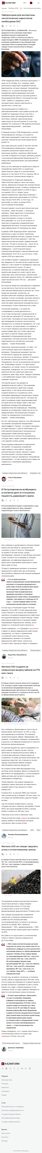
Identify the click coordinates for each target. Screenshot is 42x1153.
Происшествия (6, 1080)
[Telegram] (10, 26)
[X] (18, 26)
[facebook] (14, 1068)
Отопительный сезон (11, 1043)
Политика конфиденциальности (12, 1110)
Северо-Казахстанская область (14, 473)
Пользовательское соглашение (12, 1106)
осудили (24, 818)
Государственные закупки (10, 1122)
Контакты (4, 1137)
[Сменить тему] (32, 2)
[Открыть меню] (38, 2)
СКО (32, 830)
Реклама (4, 1141)
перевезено (6, 1036)
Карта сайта (5, 1133)
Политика (4, 1084)
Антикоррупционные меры (10, 1118)
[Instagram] (2, 26)
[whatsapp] (6, 26)
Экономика (5, 1091)
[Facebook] (14, 26)
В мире (3, 1095)
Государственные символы (11, 1114)
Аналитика (5, 1087)
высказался (34, 628)
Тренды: (4, 8)
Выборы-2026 (13, 8)
